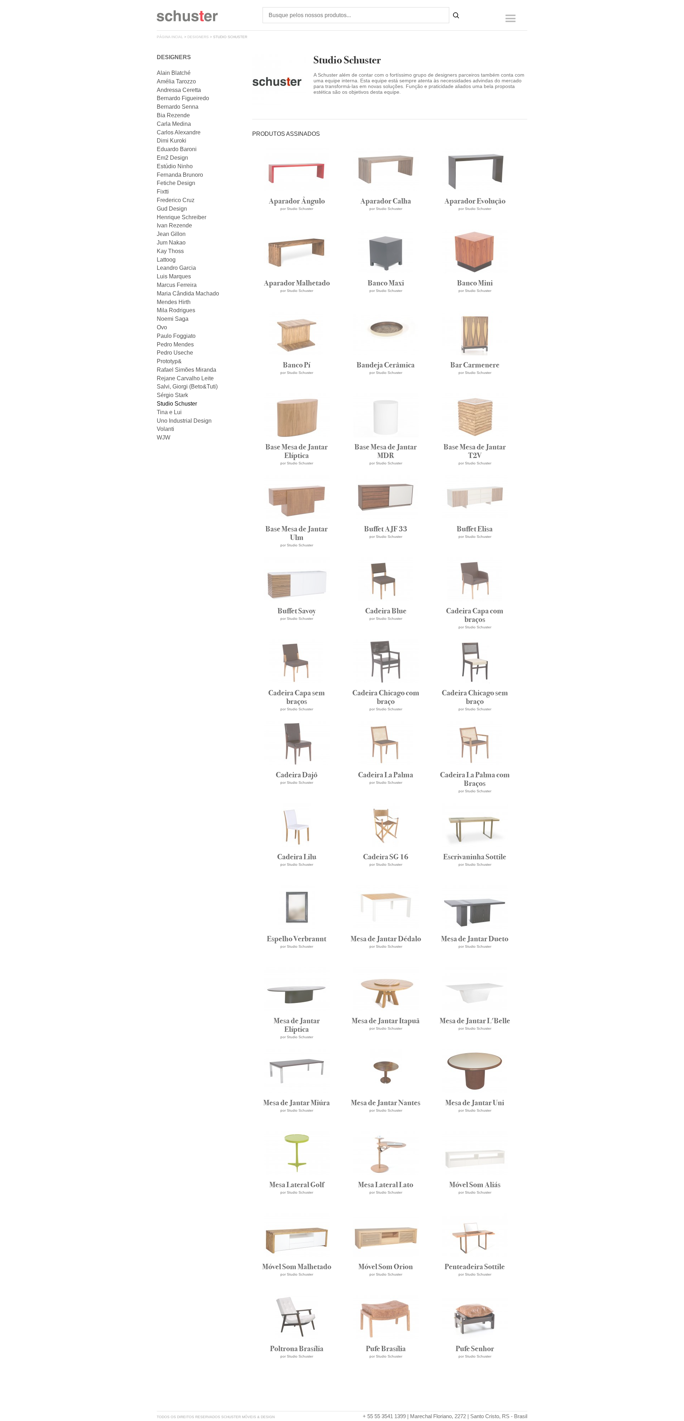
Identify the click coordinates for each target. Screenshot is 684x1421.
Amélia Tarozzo (176, 81)
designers (198, 37)
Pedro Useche (175, 353)
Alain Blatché (174, 73)
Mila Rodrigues (176, 310)
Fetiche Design (176, 183)
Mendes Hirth (174, 302)
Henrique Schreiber (181, 217)
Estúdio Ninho (175, 166)
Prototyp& (169, 361)
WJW (163, 437)
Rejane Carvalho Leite (185, 378)
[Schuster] (187, 19)
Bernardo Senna (177, 107)
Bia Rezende (173, 115)
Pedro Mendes (175, 344)
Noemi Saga (172, 319)
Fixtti (163, 192)
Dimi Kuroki (171, 141)
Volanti (165, 429)
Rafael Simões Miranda (186, 370)
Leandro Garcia (176, 268)
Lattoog (166, 260)
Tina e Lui (169, 412)
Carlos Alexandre (179, 132)
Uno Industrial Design (184, 421)
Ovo (162, 327)
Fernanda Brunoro (180, 175)
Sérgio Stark (172, 395)
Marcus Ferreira (177, 285)
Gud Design (172, 209)
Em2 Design (172, 158)
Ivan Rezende (174, 225)
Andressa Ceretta (179, 90)
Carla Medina (174, 124)
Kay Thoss (170, 251)
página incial (170, 37)
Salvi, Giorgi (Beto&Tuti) (187, 386)
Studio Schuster (177, 404)
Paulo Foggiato (176, 336)
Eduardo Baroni (177, 149)
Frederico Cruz (176, 200)
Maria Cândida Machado (188, 293)
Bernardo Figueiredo (183, 98)
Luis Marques (174, 276)
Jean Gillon (171, 234)
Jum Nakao (171, 243)
